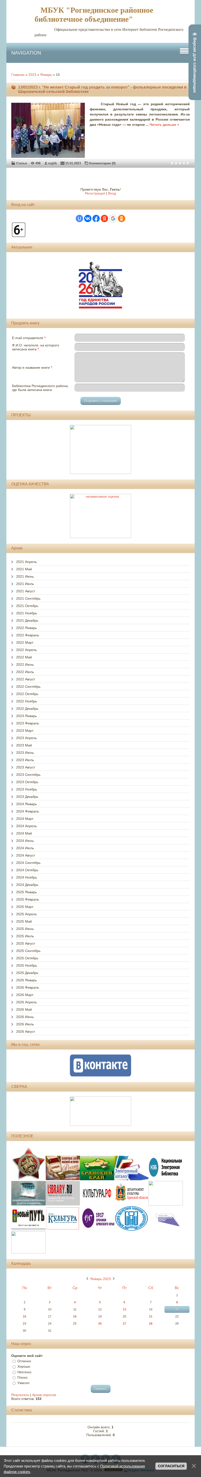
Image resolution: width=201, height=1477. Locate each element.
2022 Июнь (25, 664)
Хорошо (23, 1367)
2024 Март (24, 819)
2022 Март (24, 642)
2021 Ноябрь (26, 613)
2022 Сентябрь (28, 686)
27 (124, 1323)
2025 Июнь (25, 929)
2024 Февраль (27, 811)
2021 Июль (25, 584)
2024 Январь (26, 804)
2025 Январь (26, 892)
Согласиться (171, 1466)
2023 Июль (25, 760)
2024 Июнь (25, 841)
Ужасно (23, 1383)
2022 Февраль (27, 635)
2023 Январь (26, 716)
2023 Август (25, 767)
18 (74, 1316)
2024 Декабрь (27, 885)
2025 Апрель (26, 914)
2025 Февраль (27, 899)
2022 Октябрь (27, 694)
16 (24, 1316)
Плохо (22, 1377)
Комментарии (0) (102, 163)
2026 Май (24, 1009)
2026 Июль (25, 1024)
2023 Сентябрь (28, 775)
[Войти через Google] (113, 218)
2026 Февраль (27, 987)
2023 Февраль (27, 723)
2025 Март (24, 907)
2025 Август (25, 943)
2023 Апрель (26, 738)
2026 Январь (26, 980)
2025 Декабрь (27, 973)
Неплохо (24, 1372)
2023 (32, 75)
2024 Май (24, 833)
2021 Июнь (25, 576)
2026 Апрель (26, 1002)
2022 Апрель (26, 650)
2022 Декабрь (27, 708)
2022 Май (24, 657)
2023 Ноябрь (26, 789)
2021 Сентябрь (28, 598)
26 (100, 1323)
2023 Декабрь (27, 797)
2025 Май (24, 921)
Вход (112, 193)
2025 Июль (25, 936)
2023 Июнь (25, 753)
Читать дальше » (164, 124)
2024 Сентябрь (28, 863)
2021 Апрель (26, 562)
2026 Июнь (25, 1017)
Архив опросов (44, 1395)
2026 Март (24, 995)
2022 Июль (25, 672)
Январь (46, 75)
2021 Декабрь (27, 620)
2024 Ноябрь (26, 877)
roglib (52, 163)
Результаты (20, 1395)
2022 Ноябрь (26, 701)
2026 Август (25, 1031)
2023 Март (24, 731)
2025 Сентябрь (28, 951)
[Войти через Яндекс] (104, 218)
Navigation (26, 53)
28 (150, 1323)
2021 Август (25, 591)
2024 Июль (25, 848)
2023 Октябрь (27, 782)
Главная (18, 75)
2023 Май (24, 745)
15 (177, 1309)
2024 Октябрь (27, 870)
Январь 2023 (100, 1278)
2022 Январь (26, 628)
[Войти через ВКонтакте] (87, 218)
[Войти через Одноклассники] (121, 218)
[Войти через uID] (79, 218)
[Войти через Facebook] (96, 218)
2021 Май (24, 569)
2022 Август (25, 679)
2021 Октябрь (27, 606)
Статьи (21, 163)
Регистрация (95, 193)
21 (150, 1316)
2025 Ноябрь (26, 965)
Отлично (24, 1361)
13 (124, 1309)
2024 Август (25, 855)
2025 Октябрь (27, 958)
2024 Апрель (26, 826)
